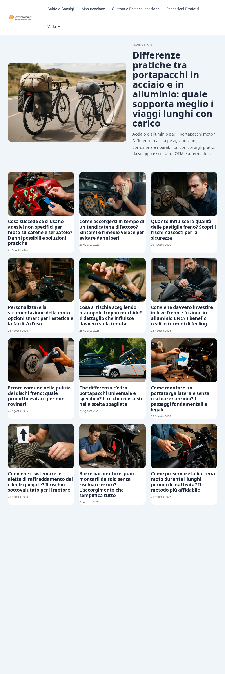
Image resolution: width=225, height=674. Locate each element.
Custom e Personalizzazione (135, 9)
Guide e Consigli (61, 9)
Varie (51, 26)
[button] (58, 26)
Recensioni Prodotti (182, 9)
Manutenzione (93, 9)
